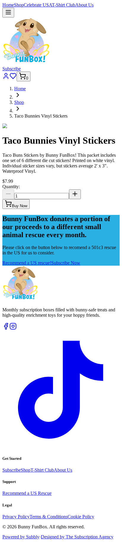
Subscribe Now (65, 262)
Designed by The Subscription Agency (77, 536)
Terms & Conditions (49, 516)
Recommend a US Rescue (27, 493)
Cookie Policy (81, 516)
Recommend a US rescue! (26, 262)
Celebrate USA (38, 4)
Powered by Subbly (20, 536)
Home (8, 4)
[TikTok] (61, 446)
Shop (19, 4)
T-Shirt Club (63, 4)
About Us (84, 4)
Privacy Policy (16, 516)
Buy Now (19, 206)
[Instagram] (13, 328)
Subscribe (11, 68)
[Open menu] (8, 13)
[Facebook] (5, 328)
